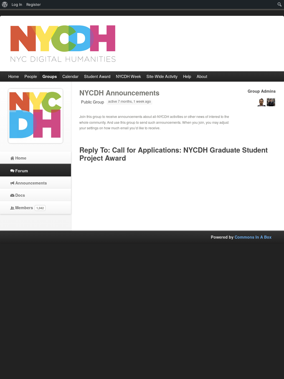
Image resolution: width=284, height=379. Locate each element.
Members (29, 207)
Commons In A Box (253, 237)
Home (20, 158)
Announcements (31, 183)
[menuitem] (5, 4)
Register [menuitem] (33, 4)
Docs (20, 195)
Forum (21, 170)
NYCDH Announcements (119, 93)
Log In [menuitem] (17, 4)
